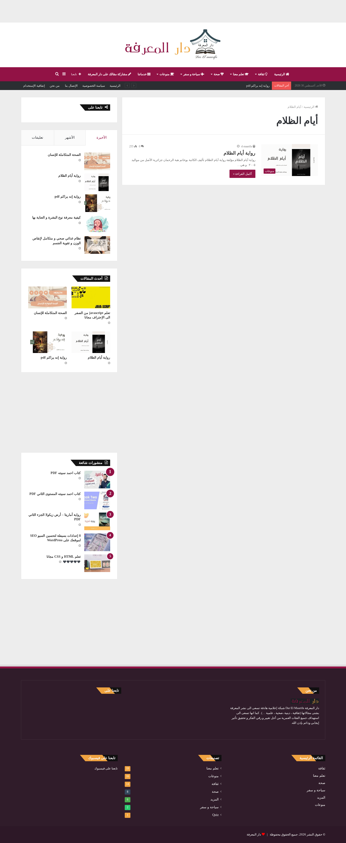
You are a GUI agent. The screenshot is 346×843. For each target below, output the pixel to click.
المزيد (321, 797)
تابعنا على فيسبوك (106, 768)
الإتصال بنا (71, 85)
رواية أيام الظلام (239, 153)
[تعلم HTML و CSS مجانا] (97, 563)
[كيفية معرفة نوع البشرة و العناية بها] (97, 224)
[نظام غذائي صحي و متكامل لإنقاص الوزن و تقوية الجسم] (97, 245)
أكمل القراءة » (242, 174)
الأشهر (70, 137)
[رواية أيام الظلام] (97, 182)
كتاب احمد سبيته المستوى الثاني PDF (55, 494)
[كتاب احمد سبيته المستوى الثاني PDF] (97, 500)
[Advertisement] (173, 10)
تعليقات (37, 137)
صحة (217, 74)
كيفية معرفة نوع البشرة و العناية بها (247, 85)
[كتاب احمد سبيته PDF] (97, 479)
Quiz (215, 815)
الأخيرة (102, 137)
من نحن (55, 85)
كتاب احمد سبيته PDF (66, 473)
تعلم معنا (239, 74)
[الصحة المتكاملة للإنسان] (97, 161)
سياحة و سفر (192, 74)
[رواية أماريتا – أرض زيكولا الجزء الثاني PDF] (97, 521)
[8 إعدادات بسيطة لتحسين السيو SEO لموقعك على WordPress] (97, 542)
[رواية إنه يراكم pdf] (97, 203)
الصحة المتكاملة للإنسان (64, 155)
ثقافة (261, 74)
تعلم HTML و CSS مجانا (64, 556)
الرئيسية (280, 74)
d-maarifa (246, 146)
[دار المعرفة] (173, 45)
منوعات (165, 74)
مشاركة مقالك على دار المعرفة (108, 74)
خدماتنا (142, 74)
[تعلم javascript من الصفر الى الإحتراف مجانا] (91, 297)
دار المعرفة (254, 834)
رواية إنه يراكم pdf (68, 196)
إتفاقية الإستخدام (34, 85)
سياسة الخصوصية (93, 85)
